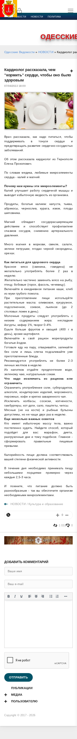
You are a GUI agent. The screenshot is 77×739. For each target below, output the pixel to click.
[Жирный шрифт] (8, 596)
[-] (66, 515)
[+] (57, 515)
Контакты (26, 32)
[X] (8, 515)
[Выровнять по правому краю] (42, 596)
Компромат (53, 27)
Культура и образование (24, 27)
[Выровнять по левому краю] (30, 596)
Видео (69, 27)
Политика (54, 16)
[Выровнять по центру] (36, 596)
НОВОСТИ (45, 52)
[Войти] (19, 10)
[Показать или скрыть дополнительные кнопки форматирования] (65, 596)
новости (37, 16)
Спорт (47, 21)
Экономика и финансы (23, 21)
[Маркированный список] (51, 596)
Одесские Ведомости (19, 52)
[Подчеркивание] (21, 596)
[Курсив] (15, 596)
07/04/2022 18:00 (15, 85)
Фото (11, 32)
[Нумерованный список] (57, 596)
